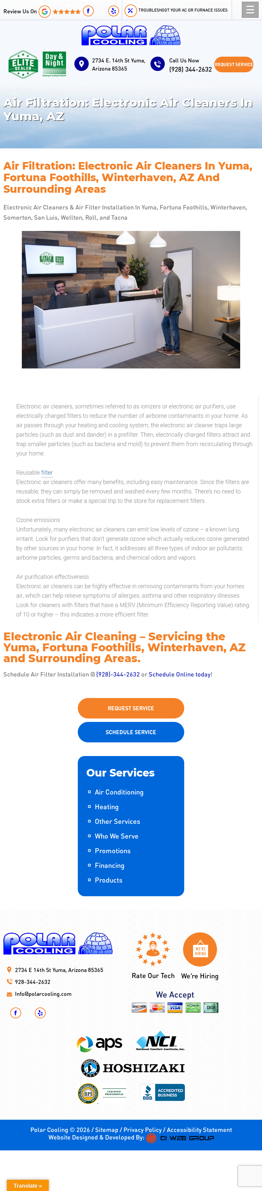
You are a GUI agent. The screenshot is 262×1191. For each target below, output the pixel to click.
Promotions (113, 850)
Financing (110, 865)
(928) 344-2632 (190, 65)
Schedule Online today (179, 674)
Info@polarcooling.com (43, 993)
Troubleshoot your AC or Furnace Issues (183, 10)
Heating (107, 806)
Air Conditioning (119, 791)
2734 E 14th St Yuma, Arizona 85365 (59, 969)
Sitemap (106, 1129)
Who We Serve (117, 835)
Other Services (117, 821)
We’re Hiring (200, 975)
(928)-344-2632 (118, 674)
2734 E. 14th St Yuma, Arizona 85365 (118, 64)
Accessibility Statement (199, 1129)
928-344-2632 (32, 981)
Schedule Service (131, 732)
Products (108, 879)
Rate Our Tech (153, 975)
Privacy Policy (142, 1129)
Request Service (234, 64)
